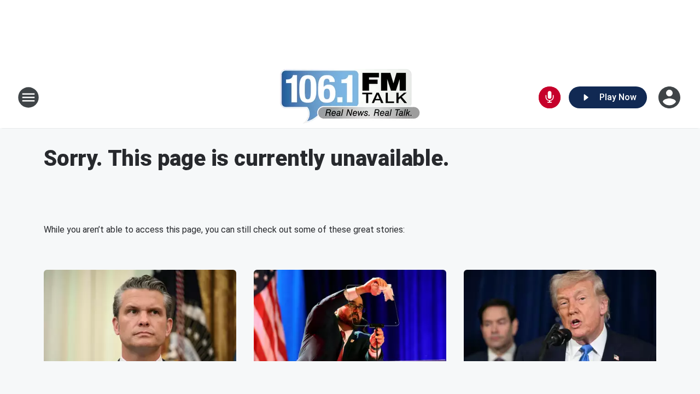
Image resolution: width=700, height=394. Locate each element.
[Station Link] (350, 97)
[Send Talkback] (550, 97)
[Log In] (670, 97)
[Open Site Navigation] (28, 97)
